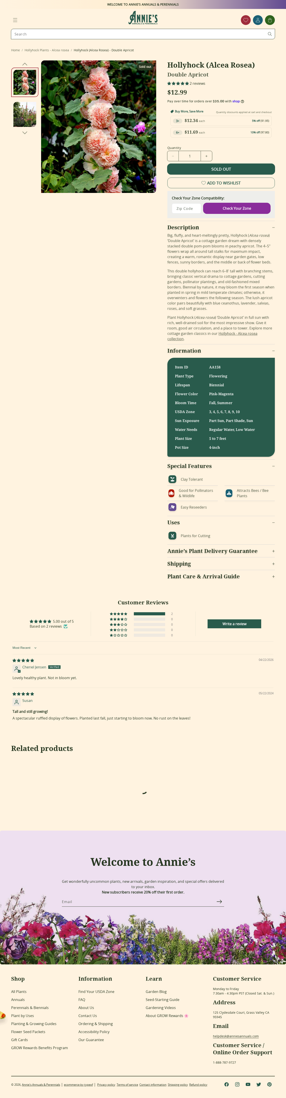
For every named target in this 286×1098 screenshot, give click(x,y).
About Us (86, 1007)
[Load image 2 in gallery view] (24, 114)
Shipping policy (178, 1085)
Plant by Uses (22, 1015)
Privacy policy (106, 1085)
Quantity (174, 148)
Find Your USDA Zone (96, 991)
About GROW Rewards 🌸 (167, 1015)
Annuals (18, 999)
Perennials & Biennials (30, 1007)
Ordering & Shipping (95, 1023)
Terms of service (127, 1085)
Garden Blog (156, 991)
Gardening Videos (161, 1007)
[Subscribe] (219, 901)
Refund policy (198, 1085)
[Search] (270, 34)
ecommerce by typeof (78, 1085)
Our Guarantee (91, 1039)
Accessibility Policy (93, 1031)
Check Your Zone (237, 208)
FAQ (81, 999)
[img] (23, 660)
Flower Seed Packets (28, 1031)
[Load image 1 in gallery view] (24, 82)
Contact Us (87, 1015)
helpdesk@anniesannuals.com (236, 1036)
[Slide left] (24, 64)
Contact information (152, 1085)
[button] (15, 20)
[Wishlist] (246, 20)
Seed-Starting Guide (162, 999)
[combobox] (143, 34)
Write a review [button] (234, 623)
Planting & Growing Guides (34, 1023)
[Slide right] (24, 132)
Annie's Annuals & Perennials (41, 1085)
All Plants (19, 991)
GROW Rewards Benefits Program (39, 1047)
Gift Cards (19, 1039)
